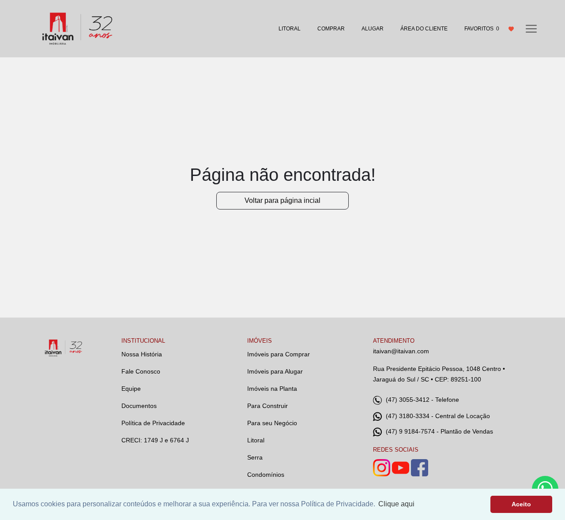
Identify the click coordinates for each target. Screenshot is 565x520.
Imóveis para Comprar (278, 354)
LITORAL (290, 29)
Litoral (255, 440)
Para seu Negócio (272, 422)
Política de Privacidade (153, 422)
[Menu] (531, 28)
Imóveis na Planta (272, 388)
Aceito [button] (521, 504)
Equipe (131, 388)
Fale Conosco (140, 371)
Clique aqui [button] (396, 504)
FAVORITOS (481, 29)
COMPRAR (331, 29)
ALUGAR (373, 29)
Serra (255, 457)
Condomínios (265, 474)
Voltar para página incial (282, 200)
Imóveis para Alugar (275, 371)
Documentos (139, 405)
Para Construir (267, 405)
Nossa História (141, 354)
